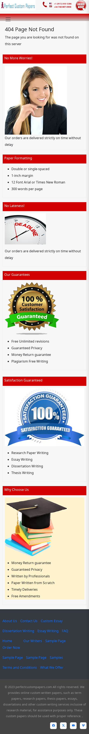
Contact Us (28, 621)
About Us (9, 621)
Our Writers (32, 641)
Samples (56, 657)
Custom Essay (52, 621)
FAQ (65, 631)
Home (7, 641)
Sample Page (55, 641)
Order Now (11, 647)
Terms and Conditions (19, 667)
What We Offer (51, 667)
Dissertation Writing (18, 631)
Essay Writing (48, 631)
